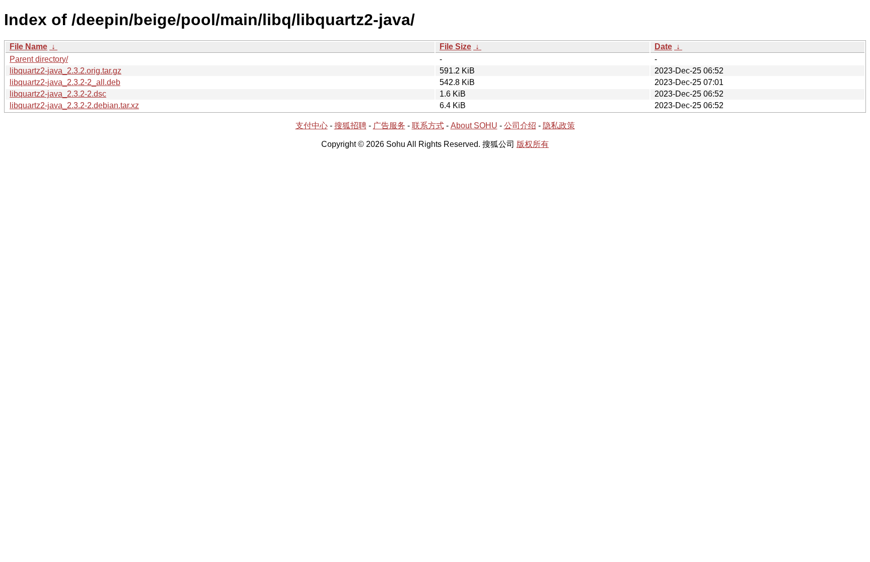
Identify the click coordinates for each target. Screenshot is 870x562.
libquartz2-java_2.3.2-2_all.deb (65, 82)
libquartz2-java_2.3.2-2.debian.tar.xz (74, 105)
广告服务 (389, 125)
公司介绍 (520, 125)
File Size (455, 46)
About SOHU (474, 125)
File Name (28, 46)
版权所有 (533, 144)
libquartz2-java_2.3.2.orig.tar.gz (65, 70)
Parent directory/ (39, 59)
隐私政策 (559, 125)
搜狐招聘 (350, 125)
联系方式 (428, 125)
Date (663, 46)
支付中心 (312, 125)
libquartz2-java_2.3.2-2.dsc (58, 94)
